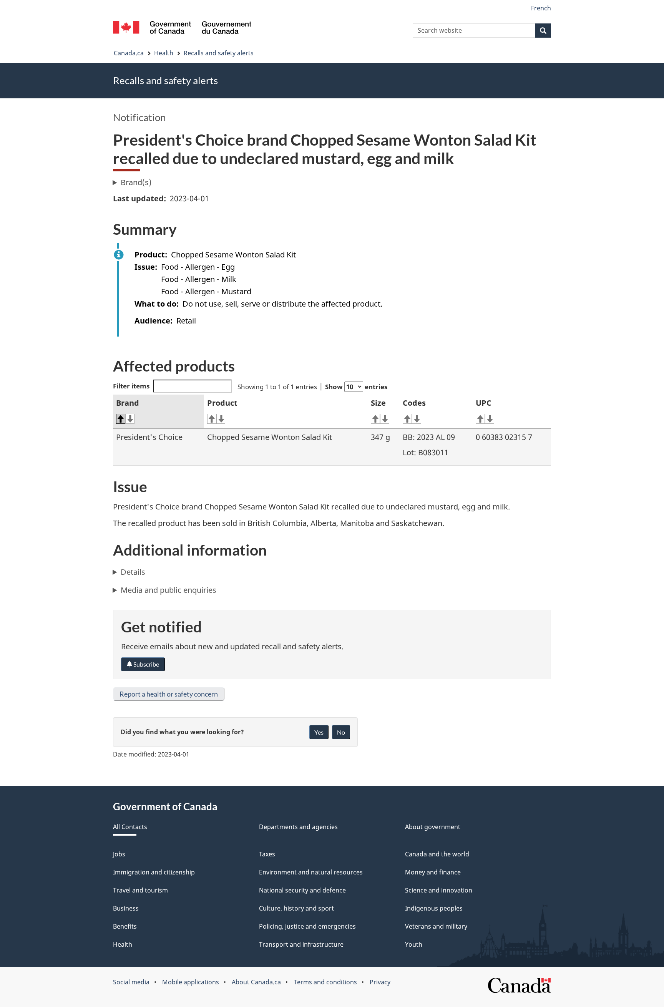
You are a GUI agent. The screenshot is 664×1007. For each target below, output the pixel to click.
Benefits (125, 926)
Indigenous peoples (434, 908)
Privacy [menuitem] (380, 982)
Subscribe (145, 664)
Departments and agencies (298, 827)
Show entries (356, 386)
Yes (319, 732)
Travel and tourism (140, 890)
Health (163, 53)
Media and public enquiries (168, 590)
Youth (413, 944)
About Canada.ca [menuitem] (256, 982)
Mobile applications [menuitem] (190, 982)
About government (432, 827)
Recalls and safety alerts (219, 53)
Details (133, 572)
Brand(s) (136, 182)
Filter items (131, 386)
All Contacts (130, 827)
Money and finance (433, 872)
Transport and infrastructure (301, 944)
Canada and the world (437, 854)
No (341, 732)
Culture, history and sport (296, 908)
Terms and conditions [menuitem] (325, 982)
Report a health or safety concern (169, 694)
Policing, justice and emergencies (307, 926)
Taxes (267, 854)
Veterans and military (436, 926)
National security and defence (302, 890)
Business (126, 908)
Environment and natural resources (311, 872)
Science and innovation (438, 890)
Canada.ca (129, 53)
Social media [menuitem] (131, 982)
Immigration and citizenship (154, 872)
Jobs (119, 854)
